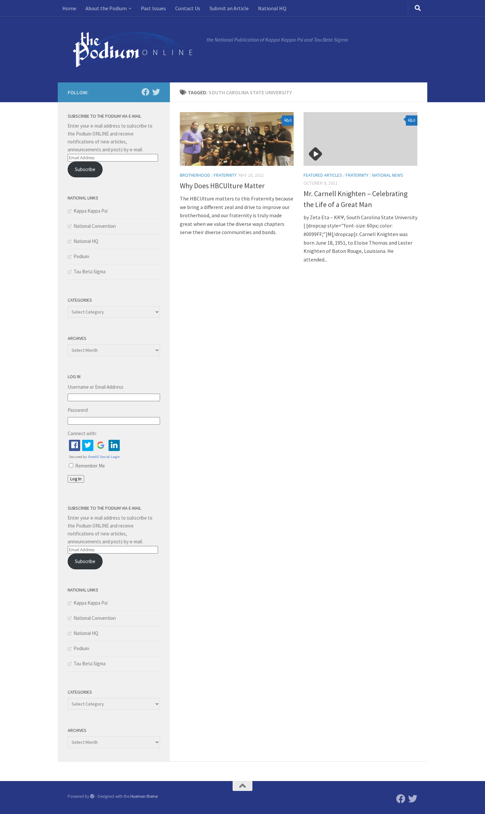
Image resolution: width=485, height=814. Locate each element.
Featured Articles (323, 175)
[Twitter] (156, 92)
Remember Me (90, 466)
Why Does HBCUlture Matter (222, 185)
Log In (75, 479)
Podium (81, 256)
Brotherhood (195, 175)
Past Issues (153, 8)
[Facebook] (145, 92)
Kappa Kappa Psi (91, 211)
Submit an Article (229, 8)
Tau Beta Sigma (90, 271)
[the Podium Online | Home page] (134, 49)
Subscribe (85, 169)
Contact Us (187, 8)
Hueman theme (144, 796)
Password (78, 410)
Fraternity (225, 175)
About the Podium (106, 8)
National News (387, 175)
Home (69, 8)
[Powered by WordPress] (92, 796)
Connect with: (82, 433)
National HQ (272, 8)
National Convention (95, 226)
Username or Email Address (95, 387)
